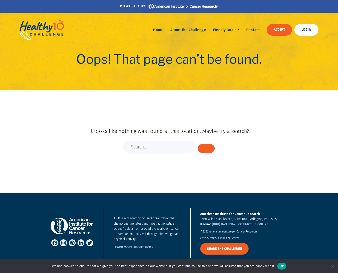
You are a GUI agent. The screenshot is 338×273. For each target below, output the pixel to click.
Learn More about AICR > (133, 247)
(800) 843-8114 (223, 224)
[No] (332, 266)
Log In (306, 30)
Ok (282, 266)
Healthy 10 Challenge (42, 30)
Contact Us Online (253, 224)
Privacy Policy (208, 238)
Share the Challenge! (224, 249)
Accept (279, 30)
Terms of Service (229, 238)
